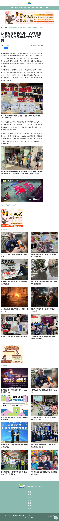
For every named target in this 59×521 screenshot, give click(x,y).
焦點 (12, 7)
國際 (41, 7)
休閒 (20, 7)
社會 (16, 7)
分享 (7, 48)
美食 (37, 7)
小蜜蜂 (13, 205)
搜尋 (47, 7)
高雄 (3, 205)
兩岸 (24, 7)
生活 (29, 7)
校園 (33, 7)
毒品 (8, 205)
